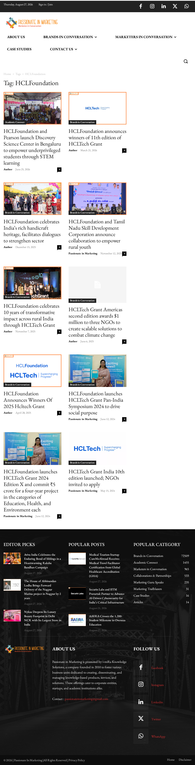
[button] (185, 61)
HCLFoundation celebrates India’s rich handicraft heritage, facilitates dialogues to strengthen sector (32, 231)
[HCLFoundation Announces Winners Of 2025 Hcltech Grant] (32, 370)
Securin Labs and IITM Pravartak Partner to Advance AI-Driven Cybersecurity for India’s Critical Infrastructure (106, 595)
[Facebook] (141, 7)
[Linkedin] (163, 7)
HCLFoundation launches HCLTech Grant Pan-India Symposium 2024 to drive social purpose (96, 403)
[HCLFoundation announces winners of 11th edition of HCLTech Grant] (97, 108)
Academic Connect (15, 122)
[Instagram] (152, 7)
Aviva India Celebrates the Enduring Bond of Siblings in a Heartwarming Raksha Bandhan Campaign (42, 561)
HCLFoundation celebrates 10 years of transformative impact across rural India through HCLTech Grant (31, 315)
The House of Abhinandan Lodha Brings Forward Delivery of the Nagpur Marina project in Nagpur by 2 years (42, 589)
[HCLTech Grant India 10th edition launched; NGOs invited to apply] (97, 448)
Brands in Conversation (82, 122)
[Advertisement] (118, 22)
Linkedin (157, 702)
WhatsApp (158, 736)
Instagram (157, 685)
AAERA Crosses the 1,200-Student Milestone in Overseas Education (107, 620)
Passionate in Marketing (83, 253)
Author (8, 169)
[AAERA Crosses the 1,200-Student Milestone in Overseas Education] (77, 620)
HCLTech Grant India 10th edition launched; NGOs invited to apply (97, 478)
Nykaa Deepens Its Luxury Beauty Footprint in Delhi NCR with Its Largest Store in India (42, 618)
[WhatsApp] (186, 7)
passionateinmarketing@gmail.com (86, 699)
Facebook (157, 668)
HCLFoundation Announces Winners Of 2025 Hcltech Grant (28, 400)
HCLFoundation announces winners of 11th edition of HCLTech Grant (97, 137)
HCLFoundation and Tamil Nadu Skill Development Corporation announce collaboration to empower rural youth (97, 234)
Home (7, 74)
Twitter (156, 719)
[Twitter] (175, 7)
